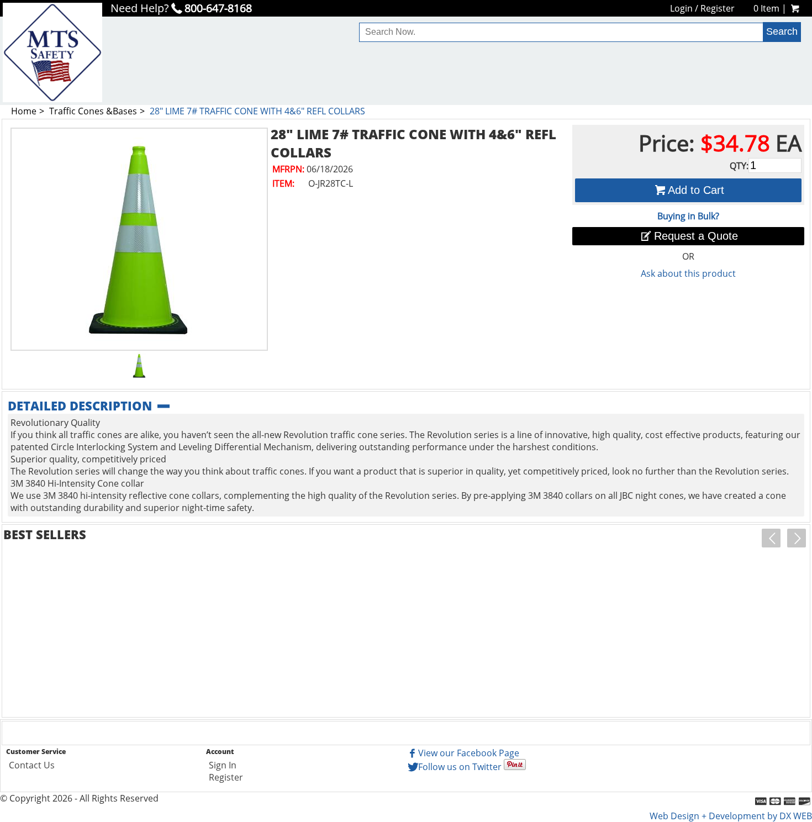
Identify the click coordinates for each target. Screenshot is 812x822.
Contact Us (32, 765)
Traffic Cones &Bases (93, 111)
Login (681, 8)
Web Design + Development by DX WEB (731, 816)
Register (717, 8)
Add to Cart (696, 190)
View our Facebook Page (468, 753)
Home (23, 111)
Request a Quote (696, 236)
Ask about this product (688, 273)
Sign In (222, 765)
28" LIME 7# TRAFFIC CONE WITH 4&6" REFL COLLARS (257, 111)
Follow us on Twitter (460, 767)
